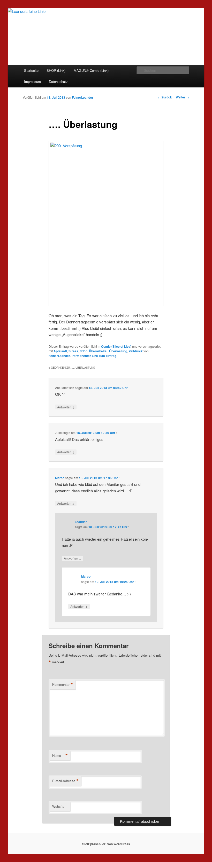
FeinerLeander (82, 97)
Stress (73, 351)
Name (60, 755)
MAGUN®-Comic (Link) (91, 70)
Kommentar (62, 684)
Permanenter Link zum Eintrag (94, 355)
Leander (81, 521)
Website (58, 806)
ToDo (83, 351)
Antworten (65, 407)
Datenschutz (58, 81)
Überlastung (118, 351)
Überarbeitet (98, 351)
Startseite (31, 70)
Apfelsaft (60, 351)
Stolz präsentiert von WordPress (106, 844)
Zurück (165, 97)
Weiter (182, 97)
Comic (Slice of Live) (116, 346)
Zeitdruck (136, 351)
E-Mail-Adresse (65, 781)
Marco (59, 478)
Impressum (32, 81)
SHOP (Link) (56, 70)
